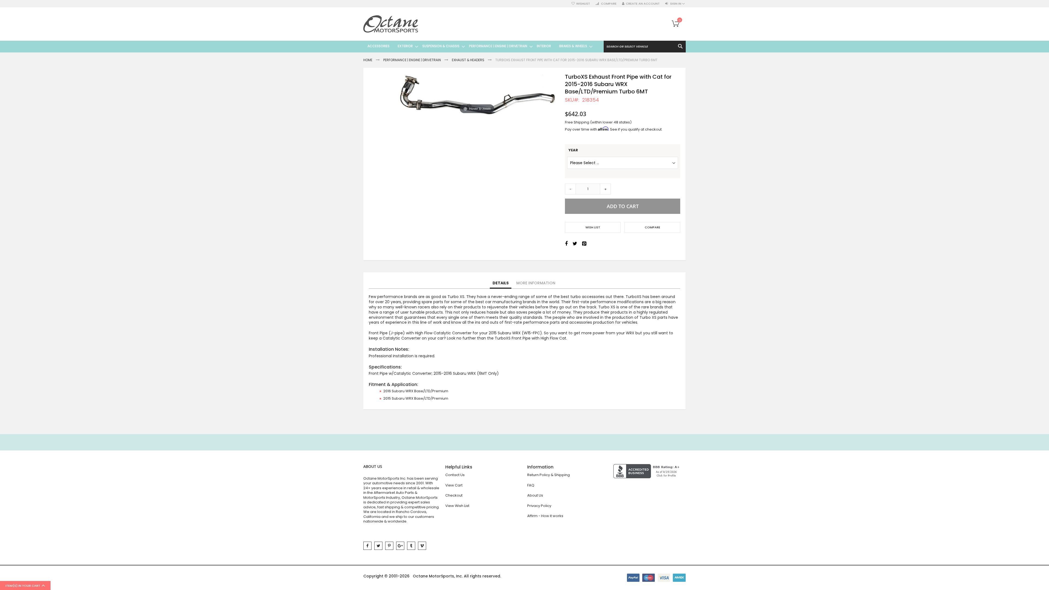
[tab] (500, 283)
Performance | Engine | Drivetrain (412, 60)
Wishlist (583, 4)
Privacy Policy (539, 505)
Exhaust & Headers (468, 60)
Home (367, 60)
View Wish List (457, 505)
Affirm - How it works (545, 515)
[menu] (478, 46)
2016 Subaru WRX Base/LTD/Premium (415, 391)
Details (501, 283)
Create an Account (643, 4)
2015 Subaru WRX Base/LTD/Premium (415, 398)
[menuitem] (378, 46)
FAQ (530, 485)
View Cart (453, 485)
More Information (535, 283)
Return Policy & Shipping (548, 474)
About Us (535, 495)
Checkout (453, 495)
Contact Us (455, 474)
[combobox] (645, 46)
